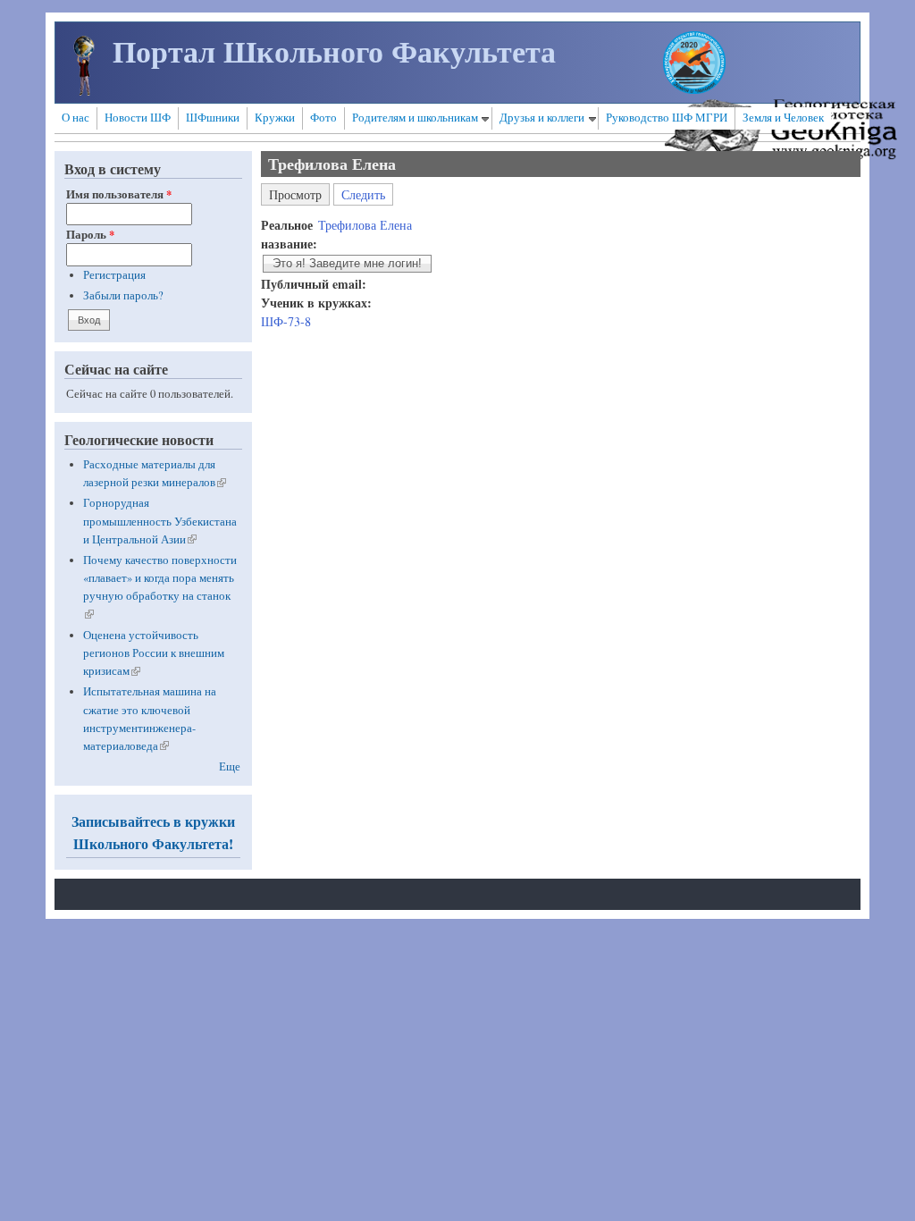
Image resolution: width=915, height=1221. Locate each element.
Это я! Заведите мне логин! (347, 263)
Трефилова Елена (365, 224)
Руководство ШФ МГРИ (666, 117)
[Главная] (84, 90)
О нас (75, 117)
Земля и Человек (783, 117)
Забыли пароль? (123, 295)
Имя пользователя (119, 194)
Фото (323, 117)
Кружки (275, 117)
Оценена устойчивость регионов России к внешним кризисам (153, 652)
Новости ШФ (138, 117)
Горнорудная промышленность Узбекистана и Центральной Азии (160, 520)
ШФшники (212, 117)
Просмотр (299, 193)
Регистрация (114, 274)
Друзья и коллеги (541, 117)
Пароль (90, 234)
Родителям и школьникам (415, 117)
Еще (229, 766)
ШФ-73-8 (286, 321)
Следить (363, 194)
